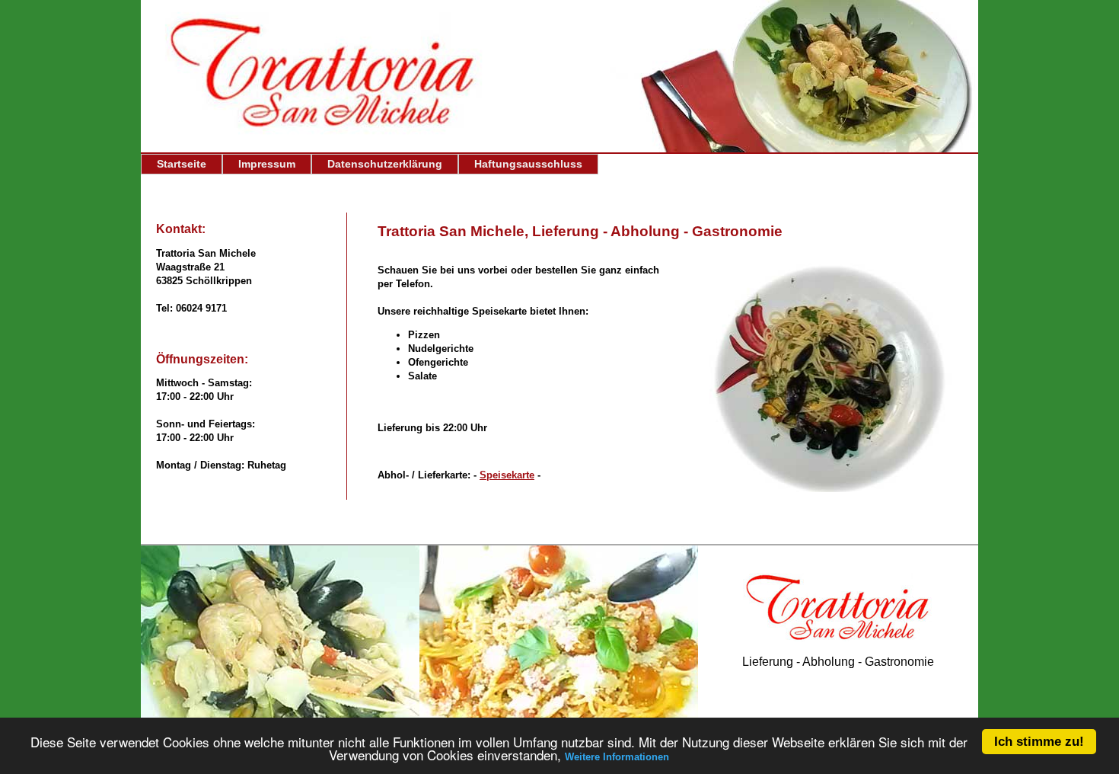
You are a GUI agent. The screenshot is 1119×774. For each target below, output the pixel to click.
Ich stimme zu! (1039, 741)
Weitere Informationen (617, 757)
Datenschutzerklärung (384, 164)
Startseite (181, 164)
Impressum (266, 164)
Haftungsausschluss (528, 164)
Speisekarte (507, 475)
